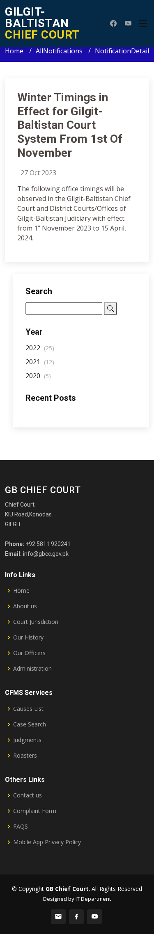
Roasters (25, 755)
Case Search (29, 724)
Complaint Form (34, 811)
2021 (39, 361)
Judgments (27, 740)
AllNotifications (59, 50)
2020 (38, 375)
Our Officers (29, 653)
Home (14, 50)
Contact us (27, 795)
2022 (39, 347)
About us (25, 606)
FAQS (20, 826)
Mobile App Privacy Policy (47, 842)
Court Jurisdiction (35, 622)
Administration (32, 668)
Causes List (28, 709)
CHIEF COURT (42, 23)
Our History (28, 637)
